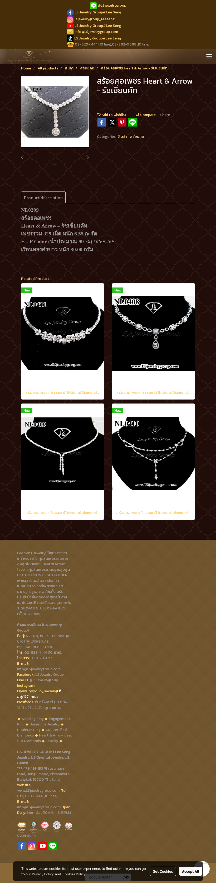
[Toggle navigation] (209, 56)
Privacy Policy (42, 873)
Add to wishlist (113, 115)
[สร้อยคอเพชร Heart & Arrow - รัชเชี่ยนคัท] (55, 112)
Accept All (190, 871)
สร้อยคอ (137, 136)
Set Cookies (163, 871)
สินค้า (122, 136)
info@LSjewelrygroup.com (96, 31)
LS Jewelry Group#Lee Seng (98, 12)
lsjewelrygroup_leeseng (95, 19)
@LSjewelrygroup (112, 5)
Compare (147, 115)
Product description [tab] (43, 197)
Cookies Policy (74, 873)
